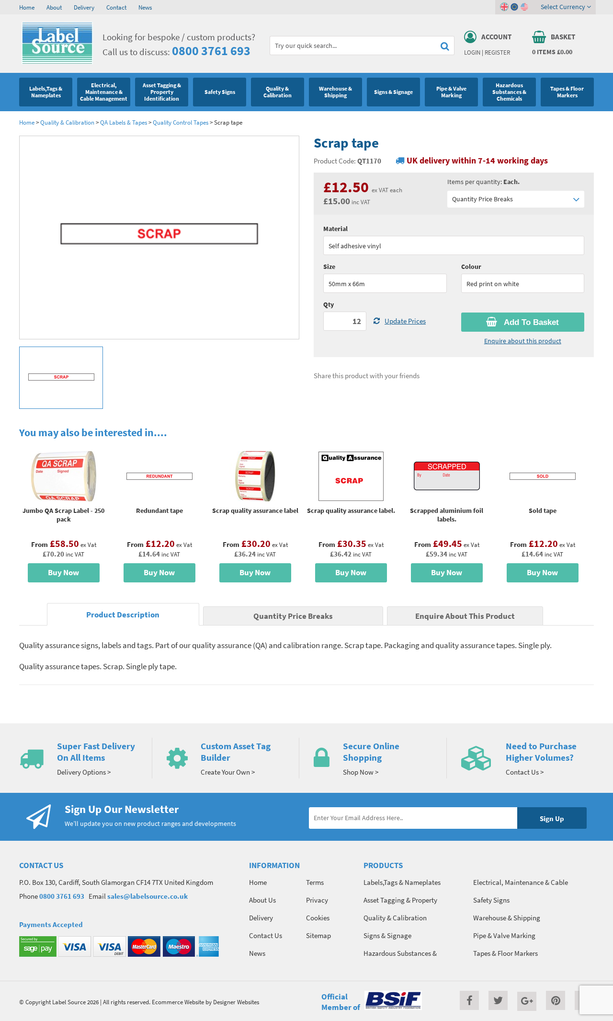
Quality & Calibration (67, 122)
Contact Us (265, 935)
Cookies (317, 917)
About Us (262, 900)
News (145, 7)
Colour (471, 266)
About (54, 7)
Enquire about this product (522, 340)
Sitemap (318, 935)
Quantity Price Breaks (482, 199)
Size (329, 266)
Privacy (317, 900)
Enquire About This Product (465, 616)
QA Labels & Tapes (123, 122)
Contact (116, 7)
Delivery (84, 7)
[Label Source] (57, 62)
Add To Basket (530, 322)
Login (472, 52)
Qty (328, 304)
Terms (315, 882)
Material (335, 228)
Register (497, 52)
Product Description (122, 615)
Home (26, 7)
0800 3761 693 (211, 50)
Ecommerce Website (178, 1002)
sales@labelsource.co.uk (147, 896)
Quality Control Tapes (180, 122)
